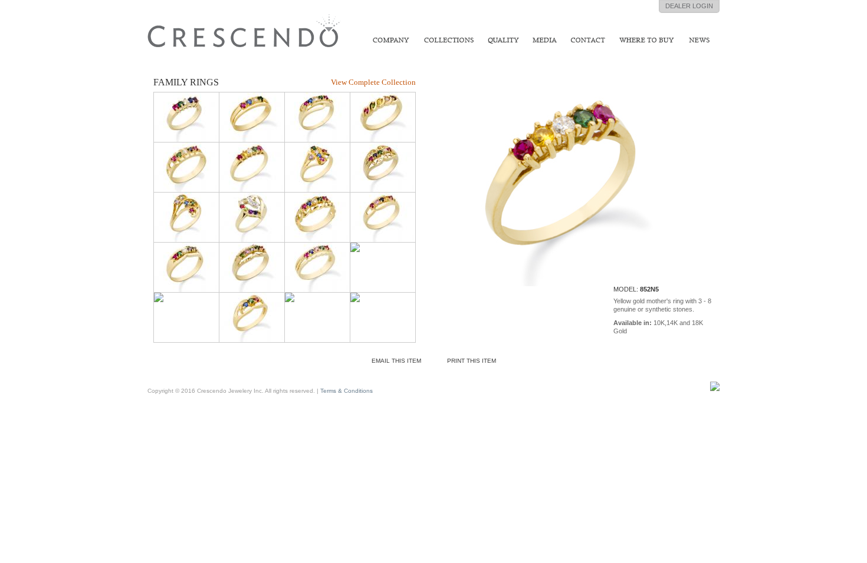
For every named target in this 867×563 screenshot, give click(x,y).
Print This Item (471, 360)
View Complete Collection (373, 82)
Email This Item (396, 360)
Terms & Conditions (346, 391)
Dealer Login (689, 5)
